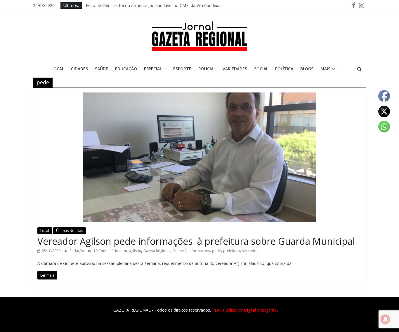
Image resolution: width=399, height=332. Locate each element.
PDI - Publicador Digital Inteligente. (245, 310)
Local (57, 68)
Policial (207, 68)
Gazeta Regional (156, 250)
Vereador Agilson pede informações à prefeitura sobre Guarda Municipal (196, 241)
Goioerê (179, 250)
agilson (135, 250)
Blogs (306, 68)
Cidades (79, 68)
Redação (77, 250)
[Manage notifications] (385, 319)
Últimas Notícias (69, 230)
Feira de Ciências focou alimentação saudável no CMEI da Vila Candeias (153, 6)
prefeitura (231, 250)
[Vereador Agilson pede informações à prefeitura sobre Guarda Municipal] (199, 96)
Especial (153, 68)
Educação (126, 68)
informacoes (199, 250)
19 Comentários (106, 250)
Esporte (182, 68)
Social (261, 68)
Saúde (101, 68)
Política (284, 68)
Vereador (250, 250)
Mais (325, 68)
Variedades (235, 68)
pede (216, 250)
